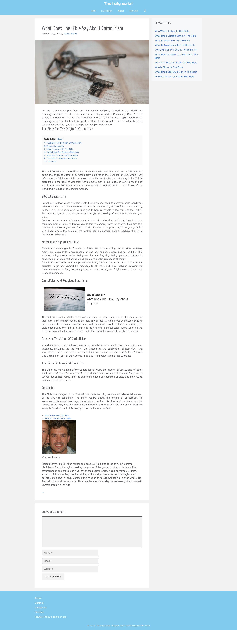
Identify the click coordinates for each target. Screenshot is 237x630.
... (43, 491)
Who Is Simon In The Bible (57, 415)
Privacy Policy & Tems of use (50, 616)
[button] (145, 11)
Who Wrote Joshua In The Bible (172, 31)
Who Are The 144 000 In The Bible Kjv (176, 49)
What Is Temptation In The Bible (172, 40)
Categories (106, 10)
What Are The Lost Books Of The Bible (176, 62)
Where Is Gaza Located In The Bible (174, 76)
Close (59, 139)
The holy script (118, 3)
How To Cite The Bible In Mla (58, 418)
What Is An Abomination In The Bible (175, 45)
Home (93, 10)
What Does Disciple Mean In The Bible (176, 35)
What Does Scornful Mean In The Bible (176, 72)
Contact (134, 10)
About (121, 10)
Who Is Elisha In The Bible (169, 67)
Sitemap (39, 612)
